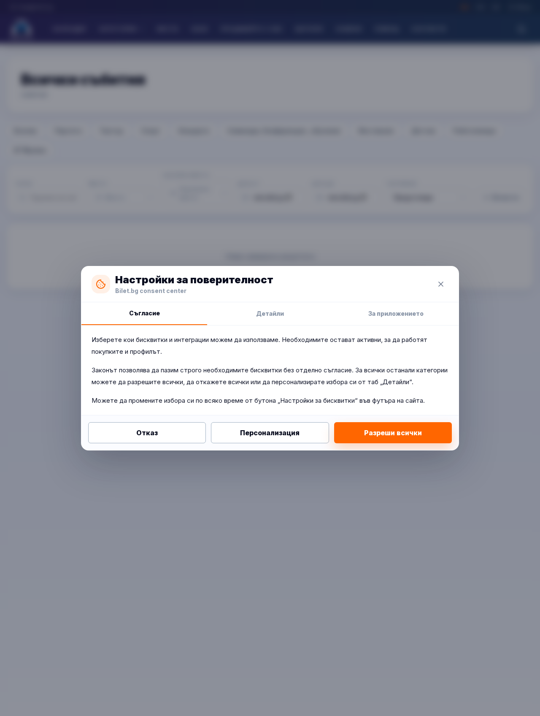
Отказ (147, 433)
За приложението (396, 313)
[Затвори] (440, 284)
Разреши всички (393, 433)
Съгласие (144, 313)
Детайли (270, 313)
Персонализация (270, 433)
